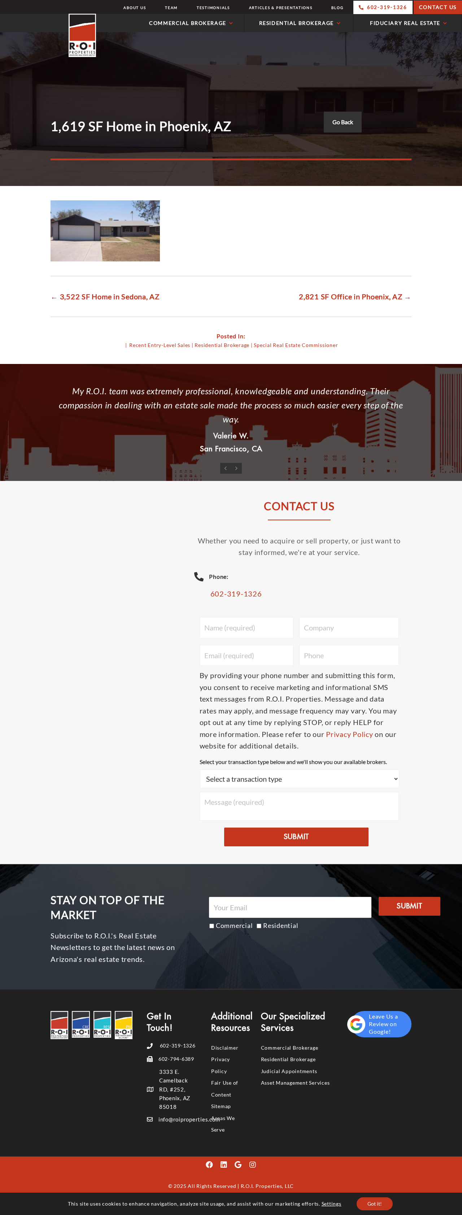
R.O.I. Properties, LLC (267, 1186)
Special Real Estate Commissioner (296, 345)
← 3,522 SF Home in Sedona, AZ (105, 296)
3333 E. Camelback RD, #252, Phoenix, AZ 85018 (174, 1089)
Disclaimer (225, 1048)
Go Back (342, 121)
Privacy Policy (349, 734)
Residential (280, 925)
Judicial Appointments (289, 1071)
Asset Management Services (295, 1083)
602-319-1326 (236, 593)
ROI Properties (50, 35)
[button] (209, 1164)
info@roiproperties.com (189, 1119)
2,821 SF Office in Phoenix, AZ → (355, 296)
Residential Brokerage (222, 345)
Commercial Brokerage (289, 1048)
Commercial (234, 925)
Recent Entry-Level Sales (159, 345)
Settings (331, 1204)
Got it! (374, 1204)
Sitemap (221, 1106)
